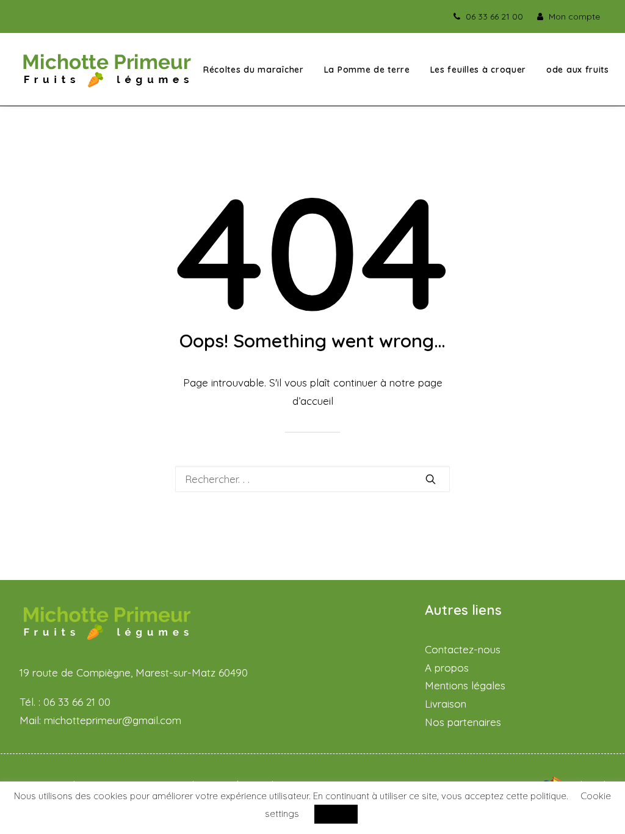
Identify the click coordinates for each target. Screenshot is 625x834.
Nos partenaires (463, 722)
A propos (447, 667)
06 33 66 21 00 (494, 16)
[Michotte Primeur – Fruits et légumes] (107, 69)
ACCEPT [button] (336, 814)
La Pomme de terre (367, 69)
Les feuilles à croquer (478, 69)
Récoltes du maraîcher (253, 69)
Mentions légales (465, 685)
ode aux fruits (577, 69)
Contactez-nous (462, 649)
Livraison (445, 703)
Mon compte (574, 16)
